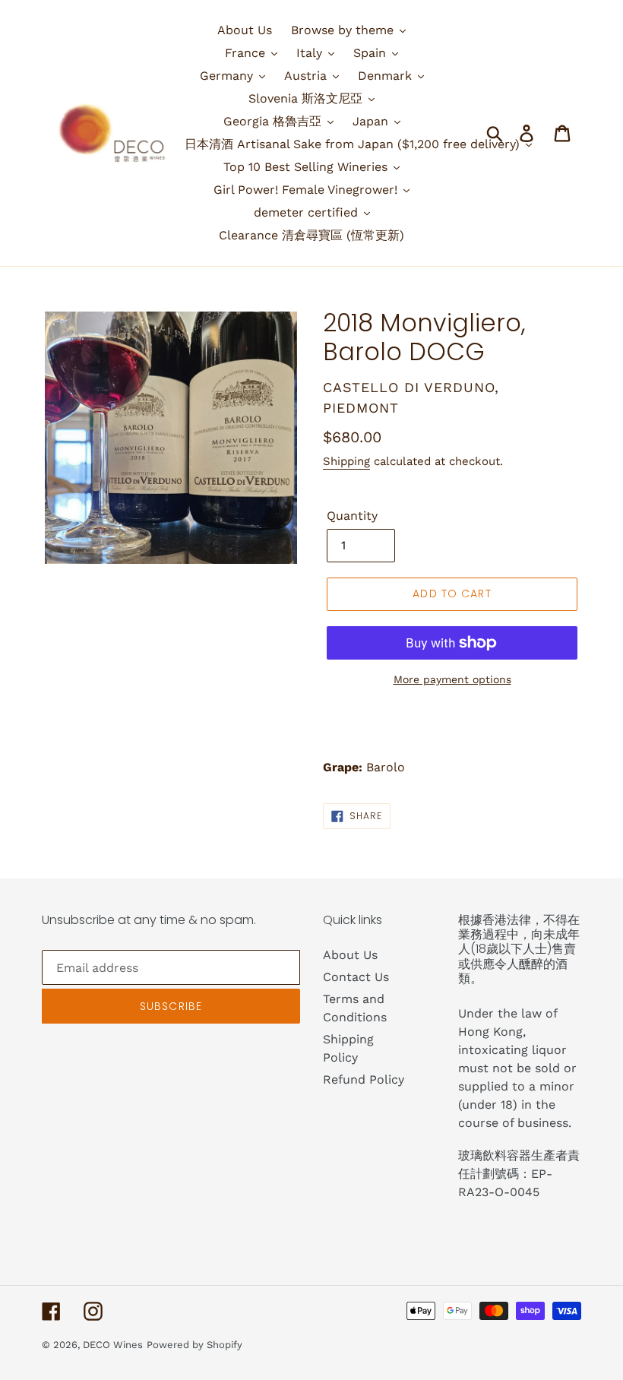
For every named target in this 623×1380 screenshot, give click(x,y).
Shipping (346, 461)
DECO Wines (113, 1344)
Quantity (352, 515)
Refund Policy (363, 1079)
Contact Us (356, 977)
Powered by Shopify (194, 1344)
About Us (350, 955)
